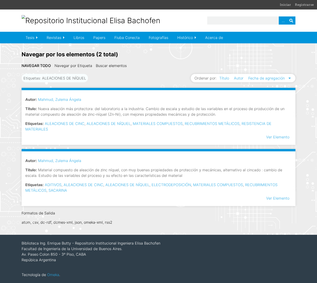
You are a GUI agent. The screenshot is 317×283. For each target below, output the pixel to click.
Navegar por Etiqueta (73, 65)
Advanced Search (283, 20)
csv (35, 222)
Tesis (30, 37)
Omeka (53, 274)
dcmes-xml (63, 222)
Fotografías (158, 37)
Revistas (54, 37)
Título (224, 78)
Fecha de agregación (267, 78)
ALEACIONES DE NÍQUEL (109, 123)
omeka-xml (93, 222)
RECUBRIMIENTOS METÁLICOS (212, 123)
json (78, 222)
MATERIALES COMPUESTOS (158, 123)
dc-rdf (45, 222)
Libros (79, 37)
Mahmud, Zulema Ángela (59, 99)
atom (26, 222)
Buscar (291, 20)
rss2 (108, 222)
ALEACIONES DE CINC (64, 123)
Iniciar (285, 4)
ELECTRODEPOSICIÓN (171, 184)
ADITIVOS (53, 184)
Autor (239, 78)
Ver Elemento (277, 137)
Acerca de (214, 37)
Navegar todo (36, 65)
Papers (99, 37)
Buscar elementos (111, 65)
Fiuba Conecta (127, 37)
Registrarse (304, 4)
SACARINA (58, 190)
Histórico (185, 37)
